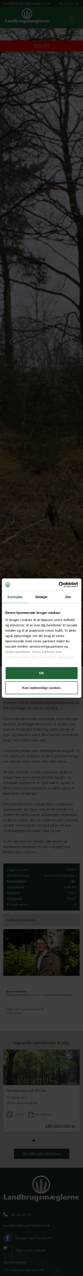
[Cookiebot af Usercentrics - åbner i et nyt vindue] (59, 584)
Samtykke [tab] (15, 597)
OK (41, 673)
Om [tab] (68, 597)
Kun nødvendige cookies (41, 687)
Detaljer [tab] (41, 597)
